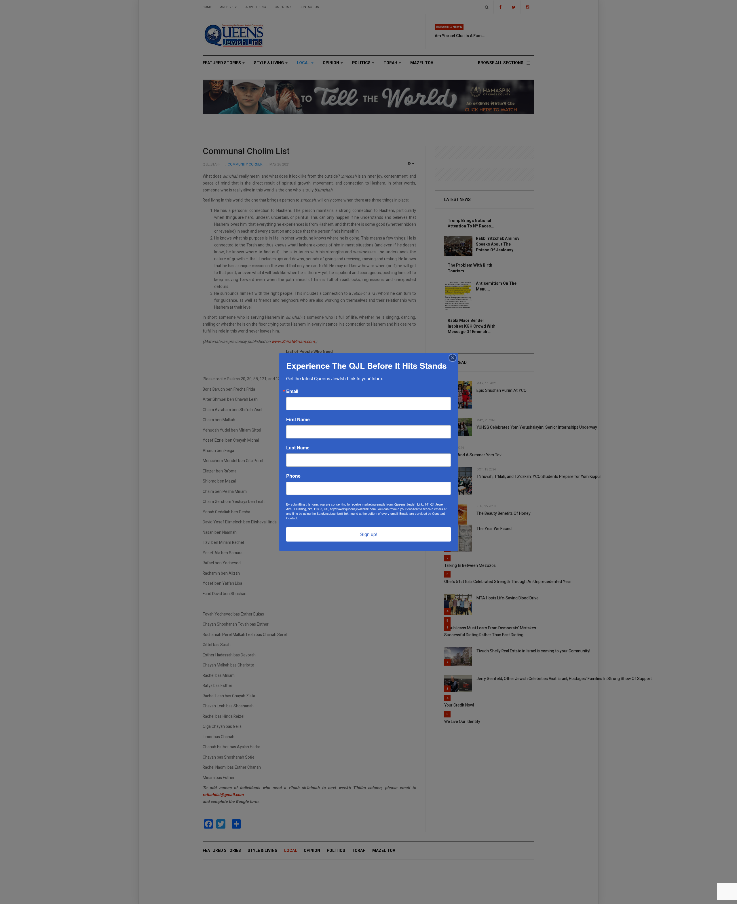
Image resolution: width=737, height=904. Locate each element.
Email (292, 391)
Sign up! (368, 534)
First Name (298, 419)
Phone (293, 476)
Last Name (297, 447)
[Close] (452, 357)
